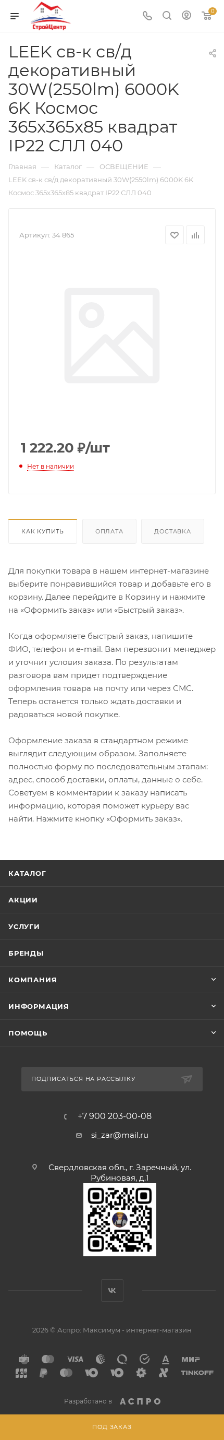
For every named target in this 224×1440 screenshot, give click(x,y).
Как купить (42, 531)
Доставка (172, 531)
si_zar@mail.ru (119, 1135)
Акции (23, 900)
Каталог (27, 873)
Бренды (26, 953)
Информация (38, 1006)
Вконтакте (112, 1290)
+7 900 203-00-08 (115, 1116)
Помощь (27, 1033)
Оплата (109, 531)
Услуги (24, 926)
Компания (32, 979)
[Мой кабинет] (186, 16)
